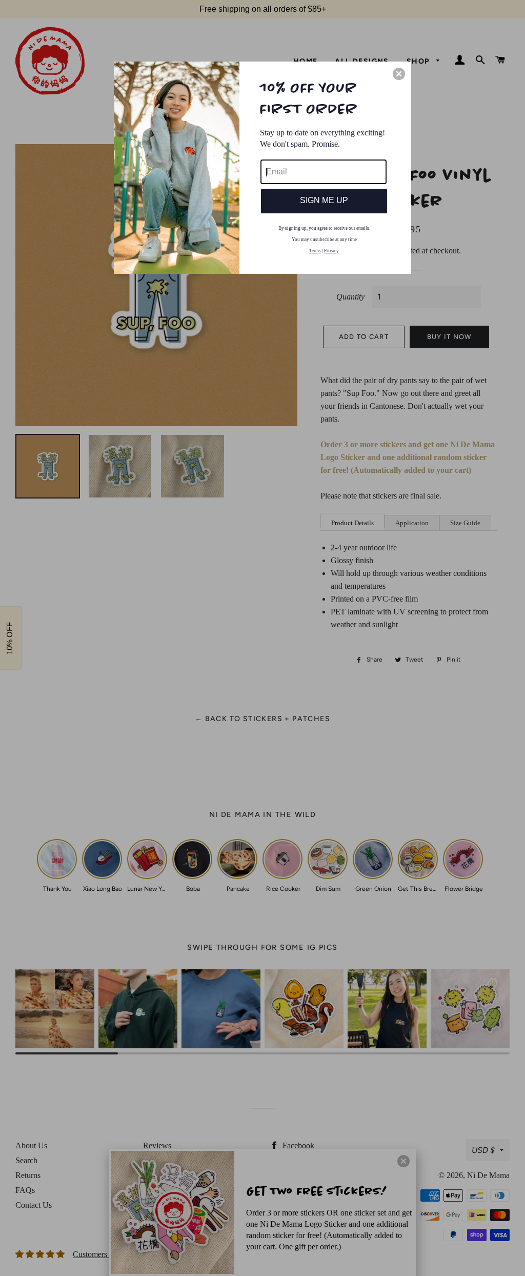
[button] (399, 74)
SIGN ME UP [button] (324, 200)
